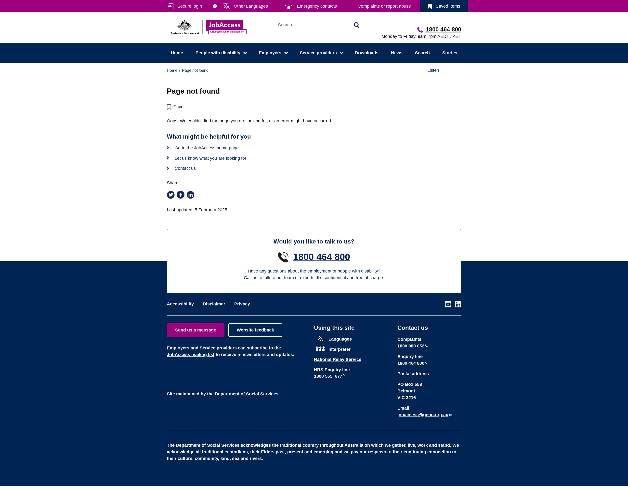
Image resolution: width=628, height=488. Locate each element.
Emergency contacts (317, 6)
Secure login (189, 6)
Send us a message (195, 330)
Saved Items (448, 6)
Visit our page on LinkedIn (458, 304)
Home (177, 52)
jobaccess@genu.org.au (422, 414)
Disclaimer (214, 303)
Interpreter (339, 349)
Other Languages (251, 6)
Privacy (242, 303)
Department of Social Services (246, 393)
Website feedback (255, 330)
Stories (449, 52)
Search (422, 52)
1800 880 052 (410, 346)
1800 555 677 (328, 376)
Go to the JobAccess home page (207, 147)
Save (178, 106)
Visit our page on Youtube (448, 304)
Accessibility (180, 303)
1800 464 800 (443, 29)
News (397, 52)
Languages (340, 339)
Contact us (185, 168)
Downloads (367, 52)
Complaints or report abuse (384, 6)
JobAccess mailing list (190, 354)
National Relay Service (337, 359)
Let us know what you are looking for (210, 158)
